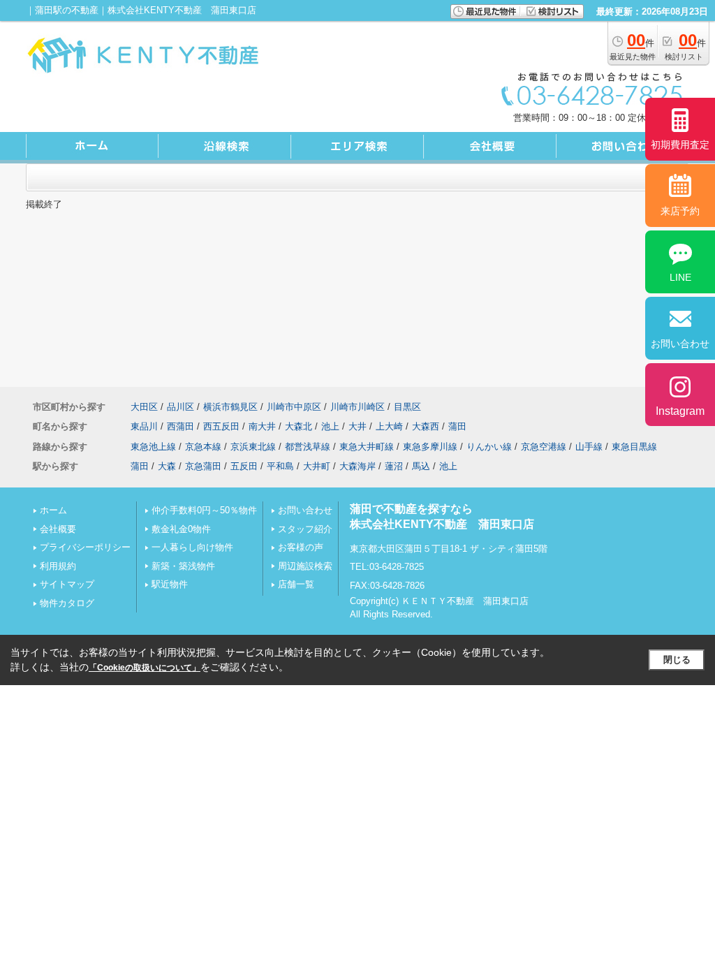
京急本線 (203, 446)
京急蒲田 (203, 466)
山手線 (589, 446)
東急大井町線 (366, 446)
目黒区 (407, 407)
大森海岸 (357, 466)
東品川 (144, 426)
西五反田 (221, 426)
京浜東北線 (253, 446)
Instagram (680, 411)
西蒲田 (180, 426)
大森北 (298, 426)
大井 (357, 426)
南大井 (262, 426)
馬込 (421, 466)
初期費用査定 (680, 144)
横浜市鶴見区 (230, 407)
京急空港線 (543, 446)
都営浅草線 (307, 446)
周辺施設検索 (305, 566)
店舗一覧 (296, 584)
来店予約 (680, 211)
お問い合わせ (305, 510)
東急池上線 (153, 446)
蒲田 (457, 426)
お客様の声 (300, 547)
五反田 (244, 466)
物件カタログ (67, 603)
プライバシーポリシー (85, 547)
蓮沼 (394, 466)
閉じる (677, 659)
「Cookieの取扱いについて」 (144, 668)
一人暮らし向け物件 (192, 547)
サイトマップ (67, 584)
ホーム (53, 510)
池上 (330, 426)
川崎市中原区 (294, 407)
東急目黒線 (634, 446)
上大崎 (389, 426)
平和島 (280, 466)
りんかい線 (489, 446)
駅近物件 (170, 584)
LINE (680, 277)
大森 (167, 466)
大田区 (144, 407)
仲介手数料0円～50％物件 (204, 510)
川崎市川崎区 (357, 407)
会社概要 (58, 529)
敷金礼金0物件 (181, 529)
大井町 (316, 466)
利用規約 (58, 566)
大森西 (425, 426)
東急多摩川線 (430, 446)
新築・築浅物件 (183, 566)
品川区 (180, 407)
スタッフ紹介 (305, 529)
